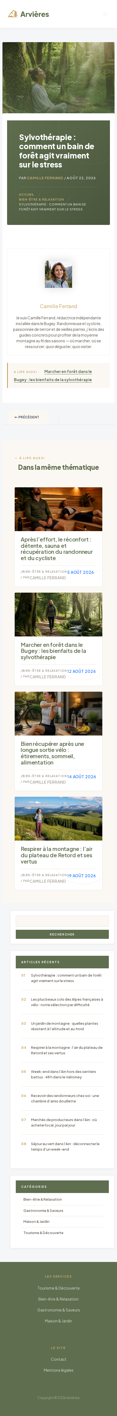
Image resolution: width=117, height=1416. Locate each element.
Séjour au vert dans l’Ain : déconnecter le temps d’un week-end (65, 1146)
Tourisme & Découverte (43, 1232)
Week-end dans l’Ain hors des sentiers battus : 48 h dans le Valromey (63, 1074)
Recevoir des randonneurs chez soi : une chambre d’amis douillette (65, 1098)
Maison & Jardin (36, 1221)
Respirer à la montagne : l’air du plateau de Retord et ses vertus (56, 855)
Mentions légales (58, 1370)
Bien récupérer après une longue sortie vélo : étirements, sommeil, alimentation (52, 753)
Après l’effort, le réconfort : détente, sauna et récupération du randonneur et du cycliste (57, 548)
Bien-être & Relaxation (44, 571)
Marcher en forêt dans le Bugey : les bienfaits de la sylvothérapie (53, 651)
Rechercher (62, 934)
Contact (58, 1359)
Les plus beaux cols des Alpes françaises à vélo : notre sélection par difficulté (67, 1002)
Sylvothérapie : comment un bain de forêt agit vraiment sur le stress (66, 978)
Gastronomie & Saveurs (43, 1210)
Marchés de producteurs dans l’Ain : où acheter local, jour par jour (64, 1122)
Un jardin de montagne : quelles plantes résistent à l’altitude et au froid (64, 1026)
